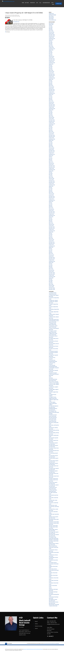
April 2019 (50, 130)
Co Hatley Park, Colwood (53, 300)
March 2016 (51, 177)
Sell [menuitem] (40, 2)
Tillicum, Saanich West (53, 546)
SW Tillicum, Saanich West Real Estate (14, 16)
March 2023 (51, 70)
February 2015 (51, 193)
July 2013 (50, 218)
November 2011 (52, 243)
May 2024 (50, 53)
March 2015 (51, 192)
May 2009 (50, 281)
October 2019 (51, 122)
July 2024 (50, 51)
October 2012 (51, 229)
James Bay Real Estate (53, 379)
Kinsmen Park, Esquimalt (53, 381)
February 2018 (51, 148)
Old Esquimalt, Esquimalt (53, 437)
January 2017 (51, 164)
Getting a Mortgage (52, 14)
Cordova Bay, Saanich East (54, 319)
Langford (50, 404)
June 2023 (50, 66)
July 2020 (50, 111)
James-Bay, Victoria (52, 380)
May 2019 (50, 128)
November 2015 (52, 182)
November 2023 (52, 60)
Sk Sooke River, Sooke (53, 505)
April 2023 (50, 69)
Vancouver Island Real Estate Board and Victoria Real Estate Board (33, 649)
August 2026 (51, 24)
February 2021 (51, 102)
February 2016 (51, 178)
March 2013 (51, 223)
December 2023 (52, 58)
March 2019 (51, 131)
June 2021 (50, 97)
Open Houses (51, 17)
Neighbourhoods (46, 2)
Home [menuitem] (23, 2)
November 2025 (52, 36)
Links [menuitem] (53, 4)
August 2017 (51, 155)
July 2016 (50, 172)
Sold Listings (51, 18)
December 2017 (52, 150)
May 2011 (50, 251)
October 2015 (51, 183)
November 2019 (52, 121)
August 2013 (51, 216)
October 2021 (51, 92)
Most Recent (51, 23)
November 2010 (52, 258)
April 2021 (50, 99)
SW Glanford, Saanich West (54, 521)
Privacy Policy (46, 643)
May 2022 (50, 83)
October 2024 (51, 47)
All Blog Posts (51, 13)
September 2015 (52, 184)
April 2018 (50, 145)
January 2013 (51, 225)
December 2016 (52, 165)
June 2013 (50, 219)
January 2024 (51, 57)
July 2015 (50, 187)
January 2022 (51, 88)
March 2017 (51, 162)
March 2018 (51, 146)
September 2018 (52, 139)
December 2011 (51, 242)
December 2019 (52, 120)
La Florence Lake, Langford (54, 383)
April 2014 (50, 206)
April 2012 (50, 237)
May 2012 (50, 235)
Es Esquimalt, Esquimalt (53, 351)
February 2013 (51, 224)
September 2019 (52, 123)
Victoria (50, 588)
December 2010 (52, 257)
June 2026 (50, 27)
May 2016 (50, 174)
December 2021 (52, 89)
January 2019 (51, 134)
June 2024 (50, 52)
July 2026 (50, 25)
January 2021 (51, 103)
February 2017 (51, 163)
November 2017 (52, 151)
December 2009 (52, 272)
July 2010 (50, 263)
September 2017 (52, 154)
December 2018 (52, 135)
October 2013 (51, 214)
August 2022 (51, 79)
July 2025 (50, 41)
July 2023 (50, 65)
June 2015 (50, 188)
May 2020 (50, 113)
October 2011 (51, 244)
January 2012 (51, 240)
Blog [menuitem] (52, 2)
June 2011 (50, 249)
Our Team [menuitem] (27, 2)
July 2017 (50, 156)
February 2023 (51, 71)
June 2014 (50, 204)
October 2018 (51, 137)
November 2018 (52, 136)
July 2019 (50, 126)
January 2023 (51, 72)
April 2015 (50, 191)
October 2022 (51, 76)
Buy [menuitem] (37, 2)
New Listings (51, 16)
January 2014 (51, 210)
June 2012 (50, 234)
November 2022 (52, 75)
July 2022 (50, 80)
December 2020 (52, 104)
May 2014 (50, 205)
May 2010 (50, 266)
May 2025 (50, 43)
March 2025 (51, 46)
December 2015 (52, 181)
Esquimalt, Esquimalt (53, 372)
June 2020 (50, 112)
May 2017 (50, 159)
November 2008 (52, 289)
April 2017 (50, 160)
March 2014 (51, 207)
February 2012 (51, 239)
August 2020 (51, 109)
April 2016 (50, 176)
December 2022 (52, 74)
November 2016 (52, 167)
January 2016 (51, 179)
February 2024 (51, 56)
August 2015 (51, 186)
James (50, 376)
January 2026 (51, 33)
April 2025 (50, 44)
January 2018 (51, 149)
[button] (58, 3)
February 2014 (51, 209)
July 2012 (50, 233)
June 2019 (50, 127)
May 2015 (50, 190)
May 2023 (50, 67)
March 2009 (51, 284)
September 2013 (52, 215)
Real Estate (51, 439)
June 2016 (50, 173)
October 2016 (51, 168)
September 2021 (52, 93)
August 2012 (51, 232)
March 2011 (51, 253)
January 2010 (51, 271)
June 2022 (50, 81)
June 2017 (50, 158)
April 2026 (50, 29)
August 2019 (51, 125)
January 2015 (51, 195)
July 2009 (50, 279)
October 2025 (51, 37)
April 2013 (50, 221)
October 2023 (51, 61)
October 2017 (51, 153)
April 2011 (50, 252)
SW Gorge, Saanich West (53, 525)
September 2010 (52, 261)
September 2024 (52, 48)
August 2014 (51, 201)
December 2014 (52, 196)
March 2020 (51, 116)
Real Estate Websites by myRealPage (53, 643)
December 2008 (52, 288)
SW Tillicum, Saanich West (53, 539)
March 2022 (51, 85)
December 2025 (52, 34)
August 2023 (51, 64)
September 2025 (52, 38)
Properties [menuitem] (32, 2)
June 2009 (50, 280)
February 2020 (51, 117)
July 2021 (50, 95)
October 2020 (51, 107)
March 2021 (51, 100)
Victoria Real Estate (52, 19)
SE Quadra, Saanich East (53, 478)
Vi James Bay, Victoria (53, 568)
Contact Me (58, 3)
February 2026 (51, 32)
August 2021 (51, 94)
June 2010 (50, 265)
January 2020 (51, 118)
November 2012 (52, 228)
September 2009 (52, 276)
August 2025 (51, 39)
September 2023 (52, 62)
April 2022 (50, 84)
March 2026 (51, 30)
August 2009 (51, 277)
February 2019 (51, 132)
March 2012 (51, 238)
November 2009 (52, 274)
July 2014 (50, 202)
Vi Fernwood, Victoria (53, 562)
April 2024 (50, 55)
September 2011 (52, 246)
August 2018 (51, 140)
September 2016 (52, 169)
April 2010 (50, 267)
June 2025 (50, 42)
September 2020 (52, 108)
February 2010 (51, 270)
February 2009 (51, 285)
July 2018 (50, 141)
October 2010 (51, 260)
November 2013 (52, 212)
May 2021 (50, 98)
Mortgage (50, 413)
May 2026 (50, 28)
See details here (16, 21)
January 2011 (51, 256)
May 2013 (50, 220)
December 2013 (52, 211)
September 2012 (52, 230)
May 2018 (50, 144)
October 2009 (51, 275)
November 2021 (52, 90)
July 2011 (50, 248)
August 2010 (51, 262)
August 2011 (51, 247)
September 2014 (52, 200)
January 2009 (51, 286)
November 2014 (52, 197)
